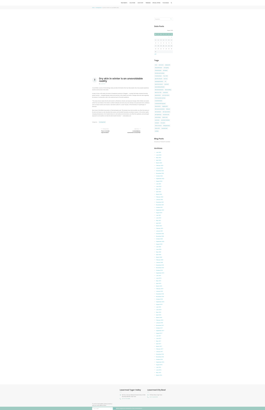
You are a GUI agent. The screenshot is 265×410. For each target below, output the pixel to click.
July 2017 (158, 336)
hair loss (165, 78)
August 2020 (159, 244)
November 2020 (160, 236)
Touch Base (165, 3)
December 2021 (160, 202)
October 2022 (159, 176)
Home (93, 7)
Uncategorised (98, 7)
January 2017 (159, 351)
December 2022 (160, 170)
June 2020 (158, 249)
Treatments (124, 3)
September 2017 (160, 330)
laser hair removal (159, 84)
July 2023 (158, 152)
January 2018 (159, 322)
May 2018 (158, 312)
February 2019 (159, 288)
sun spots (163, 122)
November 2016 (160, 357)
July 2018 (158, 307)
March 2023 (159, 163)
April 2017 (158, 343)
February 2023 (159, 165)
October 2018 (159, 299)
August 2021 (159, 212)
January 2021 (159, 231)
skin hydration (158, 111)
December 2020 (160, 233)
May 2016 (158, 372)
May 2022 (158, 189)
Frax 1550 (165, 75)
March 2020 (159, 257)
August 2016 (159, 364)
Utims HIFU (157, 128)
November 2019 (160, 267)
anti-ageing (166, 67)
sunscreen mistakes (165, 120)
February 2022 (159, 197)
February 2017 (159, 349)
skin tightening (158, 114)
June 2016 (158, 370)
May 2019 (158, 280)
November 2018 (160, 296)
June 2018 (158, 309)
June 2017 (158, 338)
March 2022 (159, 194)
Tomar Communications (137, 408)
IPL (165, 81)
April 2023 (158, 160)
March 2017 (159, 346)
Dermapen (165, 70)
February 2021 (159, 228)
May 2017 (158, 341)
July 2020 (158, 246)
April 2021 (158, 223)
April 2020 (158, 254)
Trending (148, 3)
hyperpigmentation (159, 81)
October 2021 (159, 207)
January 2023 (159, 168)
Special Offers (156, 3)
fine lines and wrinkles (159, 73)
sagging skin (165, 106)
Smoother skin (166, 114)
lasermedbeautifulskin (159, 87)
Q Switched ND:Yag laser (160, 103)
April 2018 (158, 315)
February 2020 (159, 260)
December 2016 (160, 354)
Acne (156, 64)
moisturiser (165, 92)
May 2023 (158, 157)
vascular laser (164, 128)
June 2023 (158, 155)
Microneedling (168, 89)
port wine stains (165, 95)
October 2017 (159, 328)
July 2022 (158, 184)
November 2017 (160, 325)
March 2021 (159, 225)
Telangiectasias (166, 125)
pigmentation (158, 95)
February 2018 (159, 320)
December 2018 (160, 294)
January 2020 (159, 262)
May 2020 (158, 252)
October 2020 (159, 239)
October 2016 (159, 359)
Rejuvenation (158, 106)
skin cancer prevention (160, 109)
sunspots (157, 122)
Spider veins (164, 117)
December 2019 (160, 265)
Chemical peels (158, 70)
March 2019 (159, 286)
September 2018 (160, 301)
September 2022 (160, 178)
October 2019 (159, 270)
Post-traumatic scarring (160, 98)
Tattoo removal (158, 125)
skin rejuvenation (166, 111)
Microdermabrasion (159, 89)
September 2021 (160, 210)
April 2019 (158, 283)
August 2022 (159, 181)
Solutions (132, 3)
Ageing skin (167, 64)
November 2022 (160, 173)
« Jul (155, 53)
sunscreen (157, 120)
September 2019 (160, 273)
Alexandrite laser (158, 67)
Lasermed (102, 83)
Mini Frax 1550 (158, 92)
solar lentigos (158, 117)
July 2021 (158, 215)
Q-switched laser (158, 100)
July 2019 (158, 275)
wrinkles (156, 131)
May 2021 (158, 220)
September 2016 (160, 362)
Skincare (168, 109)
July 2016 (158, 367)
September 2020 (160, 241)
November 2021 (160, 204)
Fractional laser (158, 75)
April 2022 (158, 191)
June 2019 (158, 278)
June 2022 (158, 186)
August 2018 (159, 304)
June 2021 (158, 218)
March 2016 (159, 375)
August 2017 (159, 333)
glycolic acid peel (158, 78)
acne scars (161, 64)
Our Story (140, 3)
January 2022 (159, 199)
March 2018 (159, 317)
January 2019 (159, 291)
